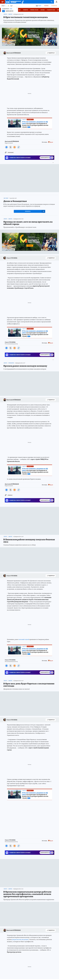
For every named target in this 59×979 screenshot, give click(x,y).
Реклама (46, 5)
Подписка (54, 5)
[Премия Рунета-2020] (22, 1)
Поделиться (51, 52)
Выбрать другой (9, 11)
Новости (5, 14)
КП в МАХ (43, 9)
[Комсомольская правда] (13, 2)
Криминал (10, 495)
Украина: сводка (34, 9)
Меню (2, 2)
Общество (10, 14)
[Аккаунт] (56, 2)
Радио (39, 5)
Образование (10, 152)
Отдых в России (51, 9)
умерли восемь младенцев (20, 939)
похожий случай (24, 639)
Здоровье (10, 888)
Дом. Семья (6, 198)
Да (3, 11)
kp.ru (51, 142)
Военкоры (25, 9)
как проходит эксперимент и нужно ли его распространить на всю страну (35, 124)
